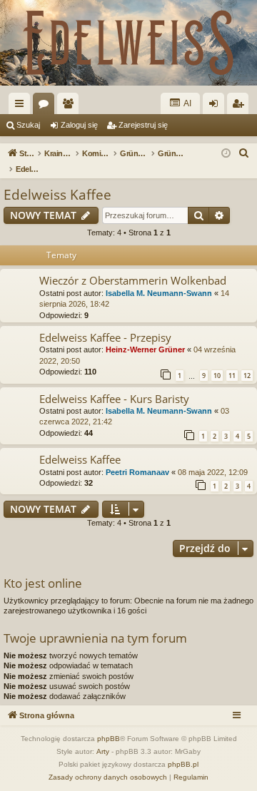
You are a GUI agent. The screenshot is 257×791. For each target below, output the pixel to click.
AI (186, 103)
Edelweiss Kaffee (57, 194)
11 (232, 375)
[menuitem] (244, 153)
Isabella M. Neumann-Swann (159, 293)
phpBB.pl (183, 764)
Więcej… (22, 106)
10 (217, 375)
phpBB (108, 738)
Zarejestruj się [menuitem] (240, 106)
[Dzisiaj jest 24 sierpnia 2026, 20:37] (226, 154)
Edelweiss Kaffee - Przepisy (105, 337)
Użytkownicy (71, 106)
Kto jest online (43, 583)
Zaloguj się (79, 125)
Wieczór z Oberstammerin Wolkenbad (132, 280)
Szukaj (28, 125)
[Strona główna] (128, 43)
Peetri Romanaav (137, 472)
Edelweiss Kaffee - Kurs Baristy (114, 399)
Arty (102, 751)
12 (247, 375)
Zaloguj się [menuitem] (216, 106)
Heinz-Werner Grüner (145, 349)
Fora (46, 106)
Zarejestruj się (143, 125)
